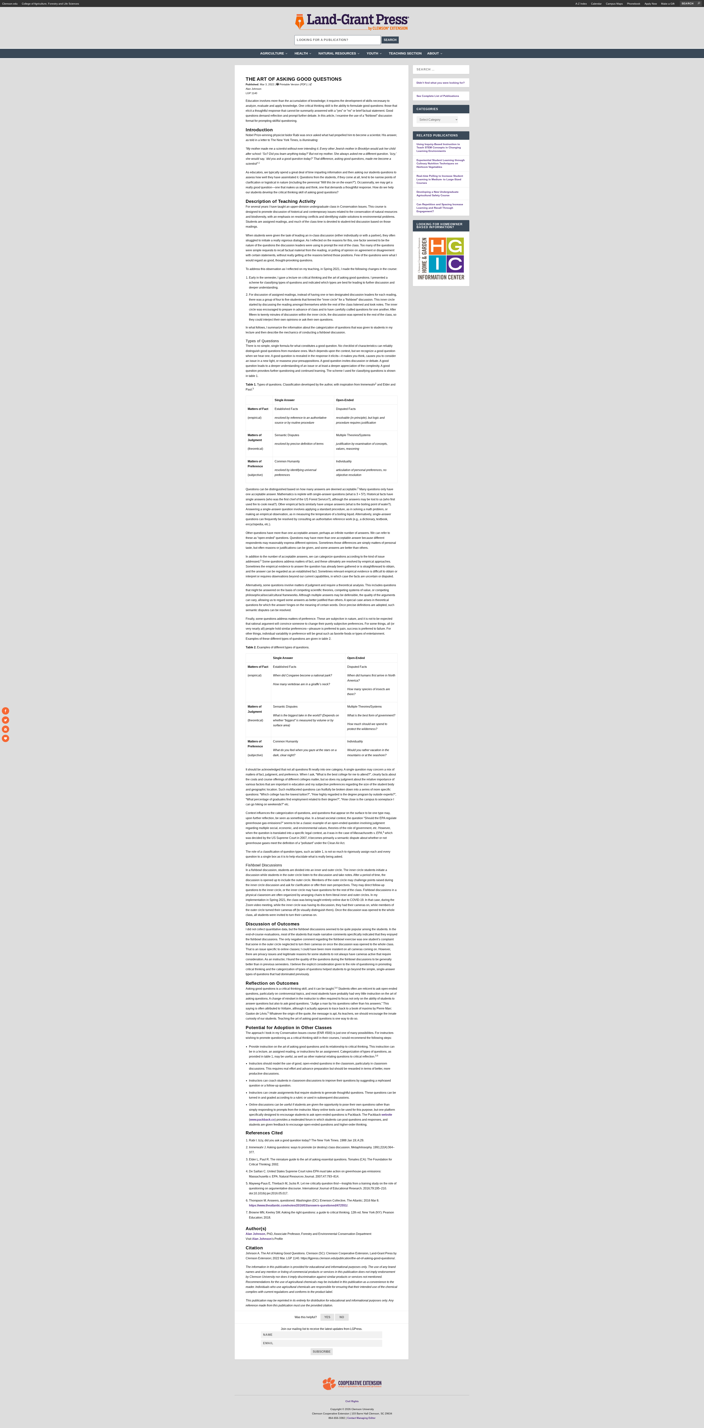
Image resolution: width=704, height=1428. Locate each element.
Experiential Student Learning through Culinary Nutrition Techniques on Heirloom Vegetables (441, 163)
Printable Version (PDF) (293, 84)
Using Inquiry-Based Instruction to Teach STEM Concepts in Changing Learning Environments (439, 147)
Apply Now (651, 3)
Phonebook (633, 3)
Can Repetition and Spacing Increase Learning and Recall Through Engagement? (440, 208)
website (387, 1114)
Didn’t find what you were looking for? (441, 82)
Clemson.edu (10, 3)
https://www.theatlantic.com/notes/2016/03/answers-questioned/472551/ (298, 1205)
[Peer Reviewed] (310, 84)
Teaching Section (405, 53)
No (342, 1317)
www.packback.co (262, 1119)
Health (304, 54)
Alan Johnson (255, 1233)
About (435, 54)
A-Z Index (581, 3)
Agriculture (274, 54)
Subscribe (322, 1351)
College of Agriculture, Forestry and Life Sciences (50, 3)
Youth (375, 54)
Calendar (596, 3)
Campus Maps (614, 3)
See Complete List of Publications (438, 95)
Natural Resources (339, 54)
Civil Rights (352, 1401)
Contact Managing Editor (361, 1418)
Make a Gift (667, 3)
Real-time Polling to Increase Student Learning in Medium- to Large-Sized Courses (440, 179)
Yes (327, 1317)
